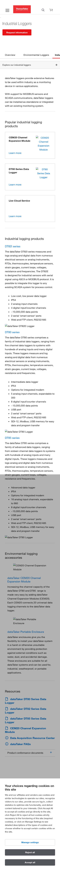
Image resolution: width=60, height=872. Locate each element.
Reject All (30, 852)
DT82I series (12, 246)
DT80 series (12, 332)
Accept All (30, 862)
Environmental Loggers (36, 54)
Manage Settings (30, 842)
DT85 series (12, 437)
